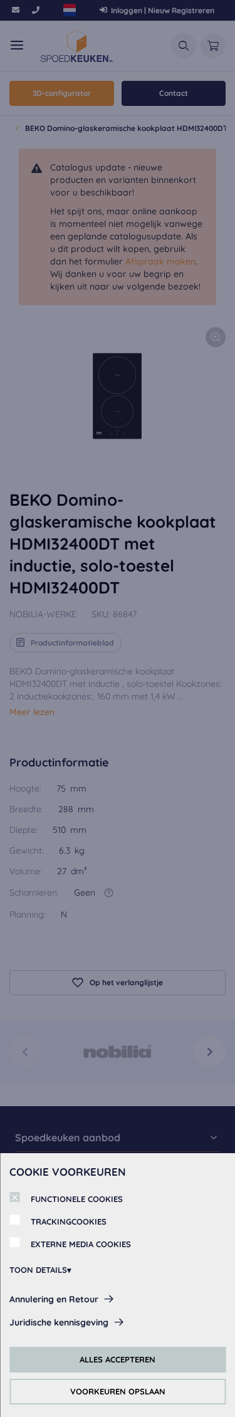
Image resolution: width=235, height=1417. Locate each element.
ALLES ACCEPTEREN (117, 1359)
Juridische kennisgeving (58, 1322)
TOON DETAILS (38, 1270)
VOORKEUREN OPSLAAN (117, 1391)
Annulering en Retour (53, 1299)
